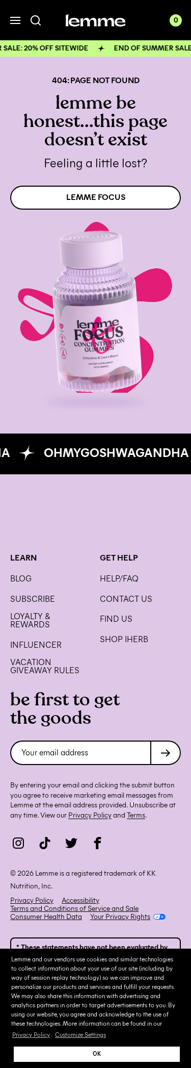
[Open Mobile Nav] (15, 20)
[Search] (35, 20)
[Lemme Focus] (95, 313)
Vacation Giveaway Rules (44, 666)
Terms (136, 815)
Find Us (116, 619)
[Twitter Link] (71, 843)
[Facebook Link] (98, 843)
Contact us (126, 599)
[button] (95, 48)
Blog (21, 579)
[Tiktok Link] (45, 843)
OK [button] (97, 1054)
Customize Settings (80, 1034)
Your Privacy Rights (120, 917)
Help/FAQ (119, 579)
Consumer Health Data (46, 917)
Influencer (36, 645)
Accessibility (80, 901)
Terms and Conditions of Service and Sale (74, 909)
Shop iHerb (124, 639)
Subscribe (32, 599)
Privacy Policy (31, 1034)
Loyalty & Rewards (30, 621)
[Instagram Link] (18, 843)
